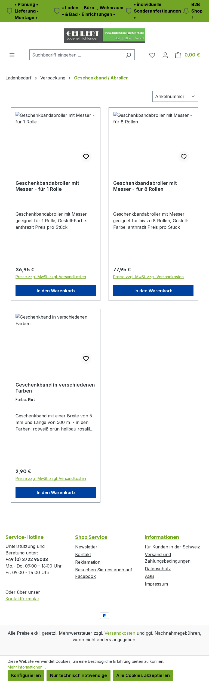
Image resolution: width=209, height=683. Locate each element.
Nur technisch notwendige (78, 675)
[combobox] (75, 54)
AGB (149, 576)
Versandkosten (119, 633)
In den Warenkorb (56, 290)
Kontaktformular (22, 598)
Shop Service (91, 537)
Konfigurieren (26, 675)
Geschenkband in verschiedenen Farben (55, 388)
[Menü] (12, 54)
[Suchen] (128, 54)
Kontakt (83, 554)
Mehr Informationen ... (27, 667)
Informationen (162, 537)
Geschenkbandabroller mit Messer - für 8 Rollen (145, 186)
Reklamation (87, 562)
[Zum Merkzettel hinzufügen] (86, 156)
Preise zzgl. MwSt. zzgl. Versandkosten (51, 276)
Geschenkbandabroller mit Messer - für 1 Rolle (47, 186)
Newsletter (86, 547)
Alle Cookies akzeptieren (143, 675)
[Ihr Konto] (165, 54)
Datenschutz (158, 568)
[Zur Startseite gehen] (104, 35)
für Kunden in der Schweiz (172, 547)
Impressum (156, 584)
